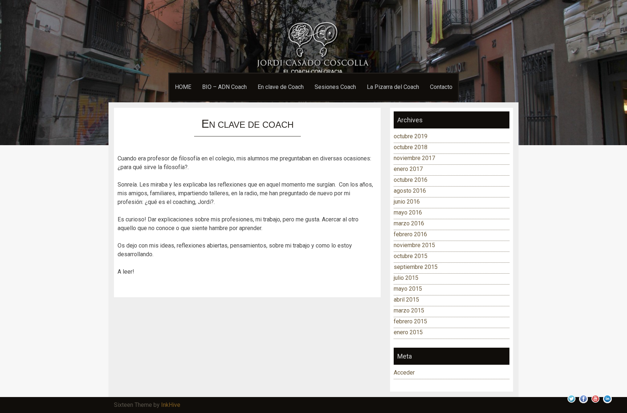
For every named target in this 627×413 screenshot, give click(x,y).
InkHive (170, 404)
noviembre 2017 (414, 158)
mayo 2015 (408, 288)
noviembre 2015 (414, 245)
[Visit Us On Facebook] (583, 402)
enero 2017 (408, 168)
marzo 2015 (409, 310)
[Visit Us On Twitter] (571, 402)
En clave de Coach (281, 86)
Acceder (404, 372)
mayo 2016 (408, 212)
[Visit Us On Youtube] (595, 402)
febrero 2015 (410, 321)
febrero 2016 (410, 234)
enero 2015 (408, 332)
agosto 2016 (410, 190)
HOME (183, 86)
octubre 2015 (410, 256)
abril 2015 (406, 299)
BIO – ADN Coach (224, 86)
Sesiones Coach (335, 86)
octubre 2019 (410, 136)
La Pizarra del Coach (393, 86)
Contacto (441, 86)
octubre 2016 (410, 179)
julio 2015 (406, 277)
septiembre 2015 (416, 266)
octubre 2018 (410, 147)
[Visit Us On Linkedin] (607, 402)
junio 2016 (407, 201)
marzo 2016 (409, 223)
